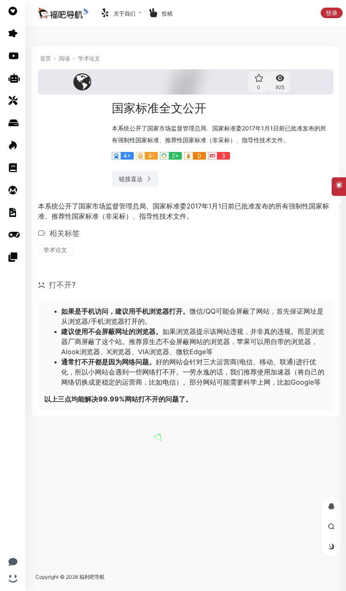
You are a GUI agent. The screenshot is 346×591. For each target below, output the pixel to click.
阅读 (64, 58)
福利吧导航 (92, 577)
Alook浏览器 (80, 351)
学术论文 (89, 58)
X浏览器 (119, 351)
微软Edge (191, 351)
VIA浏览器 (153, 351)
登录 (332, 12)
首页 (45, 58)
